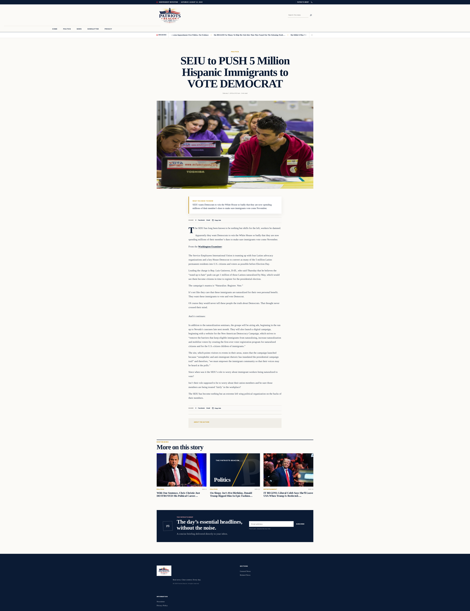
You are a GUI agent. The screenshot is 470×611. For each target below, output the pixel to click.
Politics (235, 52)
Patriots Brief (303, 2)
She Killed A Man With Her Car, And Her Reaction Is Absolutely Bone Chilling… (301, 35)
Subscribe (300, 524)
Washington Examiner (210, 246)
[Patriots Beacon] (170, 15)
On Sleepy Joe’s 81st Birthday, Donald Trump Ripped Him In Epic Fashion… (231, 494)
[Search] (310, 15)
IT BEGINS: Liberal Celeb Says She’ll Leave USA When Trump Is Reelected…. (288, 494)
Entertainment (270, 489)
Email (208, 220)
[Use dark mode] (311, 2)
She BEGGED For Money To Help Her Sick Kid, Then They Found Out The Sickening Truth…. (230, 35)
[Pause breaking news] (311, 35)
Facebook (201, 220)
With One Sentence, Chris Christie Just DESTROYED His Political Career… (178, 494)
